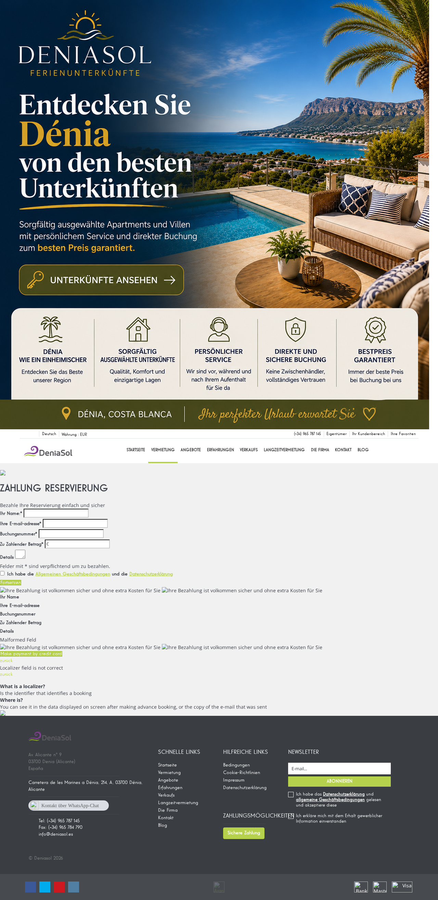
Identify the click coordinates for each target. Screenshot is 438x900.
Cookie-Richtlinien (241, 772)
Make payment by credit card (31, 653)
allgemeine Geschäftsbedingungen (330, 800)
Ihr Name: (11, 513)
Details (7, 557)
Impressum (234, 780)
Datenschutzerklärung (245, 787)
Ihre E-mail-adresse (20, 523)
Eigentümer (336, 434)
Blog (363, 450)
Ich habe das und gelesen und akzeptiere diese (338, 800)
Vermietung (163, 450)
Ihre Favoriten (403, 434)
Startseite (136, 450)
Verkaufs (249, 450)
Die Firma (320, 450)
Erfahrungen (220, 450)
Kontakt (343, 450)
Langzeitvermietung (284, 450)
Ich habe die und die (90, 574)
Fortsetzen (10, 582)
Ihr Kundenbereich (368, 434)
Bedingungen (236, 765)
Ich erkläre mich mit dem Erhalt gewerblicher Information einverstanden (339, 819)
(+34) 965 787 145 (307, 434)
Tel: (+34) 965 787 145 (59, 821)
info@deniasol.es (56, 834)
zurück (6, 660)
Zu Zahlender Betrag (21, 544)
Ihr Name (9, 597)
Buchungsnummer (18, 534)
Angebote (191, 450)
